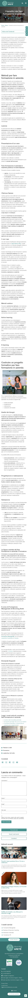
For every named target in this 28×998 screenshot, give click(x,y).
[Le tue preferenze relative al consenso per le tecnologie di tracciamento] (25, 995)
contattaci (10, 651)
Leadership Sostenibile (7, 638)
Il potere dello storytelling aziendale (12, 720)
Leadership (12, 18)
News (6, 25)
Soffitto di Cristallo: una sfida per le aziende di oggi (12, 912)
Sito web (3, 810)
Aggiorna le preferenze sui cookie (9, 987)
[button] (22, 3)
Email (3, 804)
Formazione (20, 17)
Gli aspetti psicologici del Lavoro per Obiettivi (15, 721)
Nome (3, 798)
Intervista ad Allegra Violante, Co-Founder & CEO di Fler (14, 887)
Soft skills (17, 18)
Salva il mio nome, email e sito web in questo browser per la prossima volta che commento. (12, 818)
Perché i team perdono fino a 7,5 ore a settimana (12, 861)
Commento (4, 780)
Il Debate (16, 638)
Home (2, 25)
